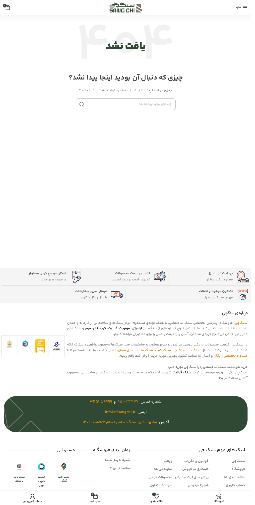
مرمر (88, 328)
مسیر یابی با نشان (19, 479)
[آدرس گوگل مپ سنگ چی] (64, 467)
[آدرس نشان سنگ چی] (19, 467)
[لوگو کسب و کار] (25, 344)
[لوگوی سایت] (126, 7)
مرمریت (124, 328)
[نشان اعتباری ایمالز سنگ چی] (40, 346)
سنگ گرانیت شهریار (176, 372)
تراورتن (137, 328)
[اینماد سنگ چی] (57, 346)
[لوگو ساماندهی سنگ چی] (9, 343)
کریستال (99, 328)
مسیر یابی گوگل (63, 479)
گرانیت (113, 328)
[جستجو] (81, 104)
